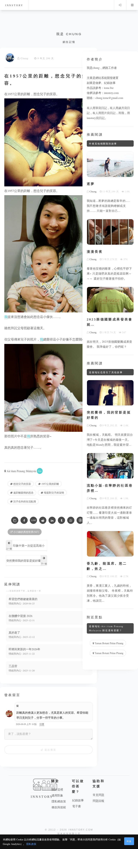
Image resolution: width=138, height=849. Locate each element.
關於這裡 (57, 789)
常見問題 (98, 795)
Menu (132, 5)
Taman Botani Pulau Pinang (108, 643)
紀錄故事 (78, 800)
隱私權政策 (59, 801)
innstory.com (111, 93)
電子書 (76, 806)
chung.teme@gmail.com (109, 98)
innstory (14, 5)
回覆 (42, 724)
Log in (120, 5)
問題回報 (98, 801)
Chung (24, 58)
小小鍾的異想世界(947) (26, 532)
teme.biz (109, 88)
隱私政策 (31, 844)
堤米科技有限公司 (69, 833)
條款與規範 (59, 807)
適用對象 (57, 795)
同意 (129, 841)
